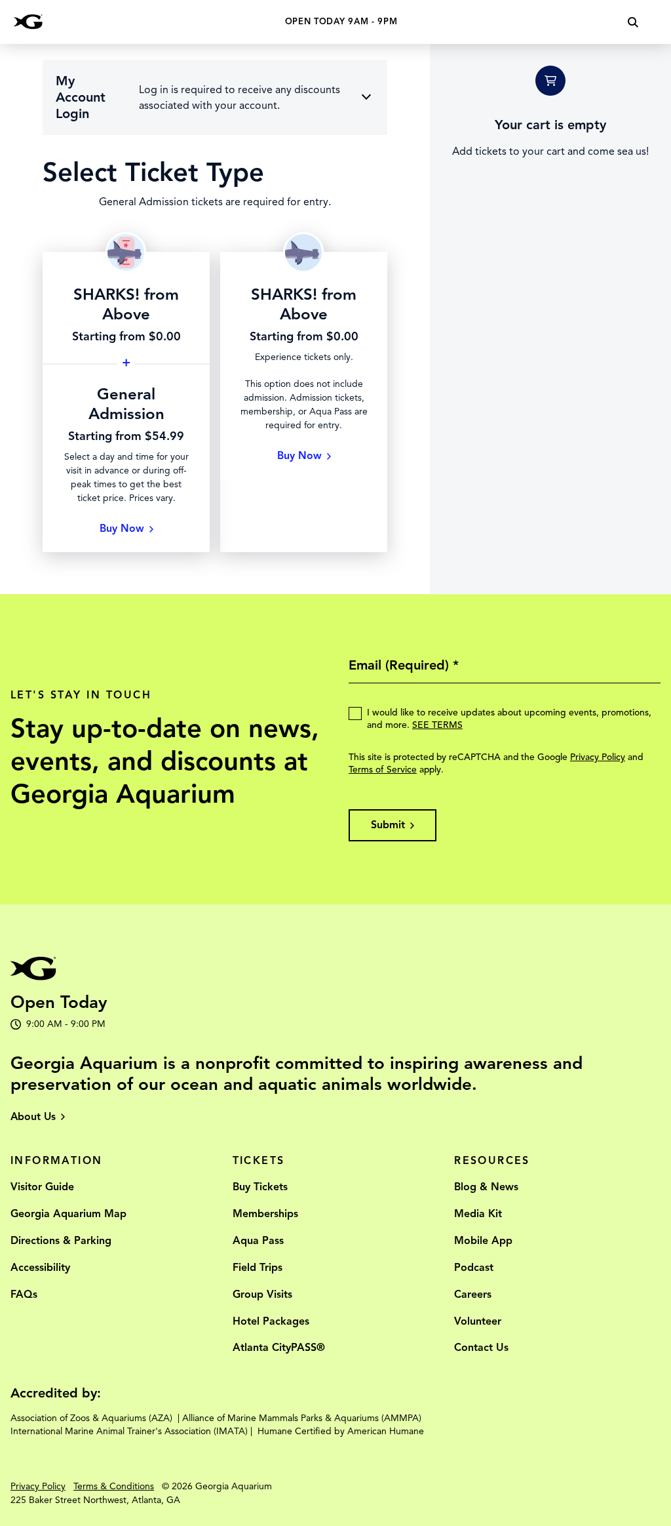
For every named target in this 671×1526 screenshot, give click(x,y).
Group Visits (262, 1294)
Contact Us (481, 1347)
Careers (472, 1294)
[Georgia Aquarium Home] (28, 21)
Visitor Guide (42, 1187)
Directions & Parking (60, 1240)
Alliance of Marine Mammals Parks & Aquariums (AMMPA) (301, 1418)
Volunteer (477, 1321)
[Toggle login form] (366, 96)
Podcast (473, 1267)
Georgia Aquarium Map (68, 1213)
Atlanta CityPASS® (279, 1347)
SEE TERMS (437, 725)
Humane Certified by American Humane (341, 1431)
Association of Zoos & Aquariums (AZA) (91, 1418)
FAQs (23, 1294)
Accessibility (40, 1267)
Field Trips (257, 1267)
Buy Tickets (260, 1187)
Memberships (265, 1213)
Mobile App (483, 1240)
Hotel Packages (271, 1321)
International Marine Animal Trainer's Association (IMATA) (129, 1431)
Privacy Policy (597, 757)
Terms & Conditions (113, 1486)
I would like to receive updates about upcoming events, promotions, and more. (509, 719)
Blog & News (486, 1187)
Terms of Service (383, 769)
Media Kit (478, 1213)
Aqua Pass (258, 1240)
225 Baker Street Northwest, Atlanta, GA (95, 1500)
